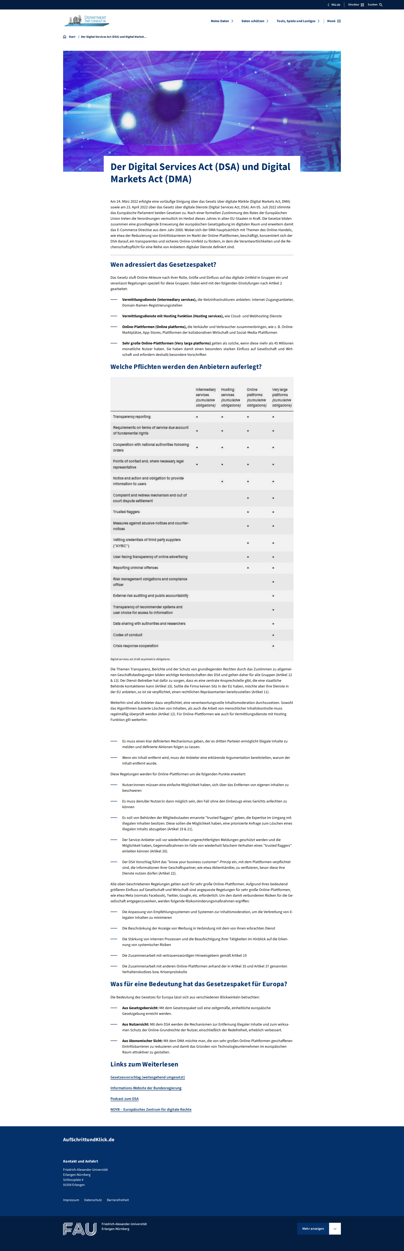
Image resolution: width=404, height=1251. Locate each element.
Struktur (353, 5)
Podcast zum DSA (124, 1098)
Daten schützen (253, 21)
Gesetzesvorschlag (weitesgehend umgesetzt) (147, 1077)
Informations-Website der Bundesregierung (145, 1088)
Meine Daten (220, 21)
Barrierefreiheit (118, 1200)
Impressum (71, 1200)
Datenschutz (93, 1200)
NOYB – (150, 1109)
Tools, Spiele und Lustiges (296, 21)
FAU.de (335, 5)
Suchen (372, 5)
